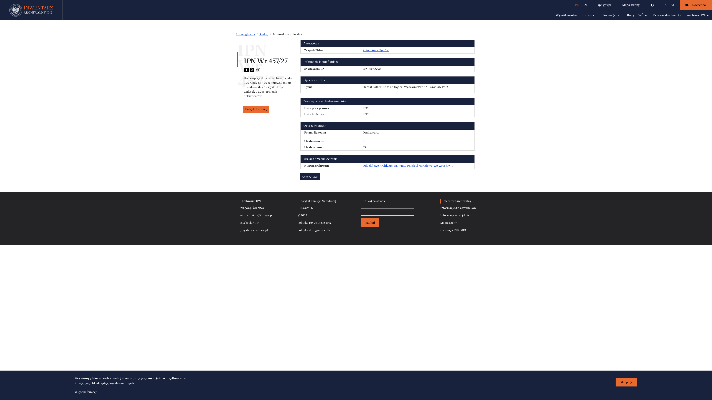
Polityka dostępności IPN (314, 230)
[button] (652, 5)
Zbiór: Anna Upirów (376, 50)
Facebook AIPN (250, 223)
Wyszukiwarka (566, 15)
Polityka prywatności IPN (314, 223)
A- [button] (666, 5)
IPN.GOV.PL (305, 208)
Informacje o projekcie (454, 215)
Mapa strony (631, 5)
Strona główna (245, 34)
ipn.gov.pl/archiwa (252, 208)
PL (577, 5)
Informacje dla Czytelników (458, 208)
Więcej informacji (86, 392)
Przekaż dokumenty (667, 15)
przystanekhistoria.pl (254, 230)
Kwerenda (699, 5)
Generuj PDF (310, 177)
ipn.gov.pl (604, 5)
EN (585, 5)
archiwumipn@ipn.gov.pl (256, 215)
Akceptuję (626, 382)
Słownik (588, 15)
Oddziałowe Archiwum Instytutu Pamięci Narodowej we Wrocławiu (408, 166)
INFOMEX (460, 230)
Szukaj (263, 34)
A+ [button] (672, 5)
